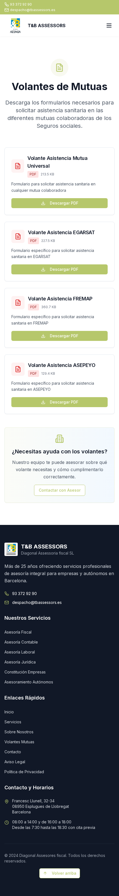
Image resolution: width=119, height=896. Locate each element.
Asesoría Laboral (19, 652)
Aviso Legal (14, 761)
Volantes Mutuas (19, 741)
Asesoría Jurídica (20, 662)
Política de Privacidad (24, 771)
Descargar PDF (64, 203)
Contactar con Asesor (60, 490)
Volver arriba (64, 873)
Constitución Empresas (25, 672)
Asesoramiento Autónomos (28, 682)
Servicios (12, 721)
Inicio (9, 711)
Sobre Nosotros (18, 731)
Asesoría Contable (21, 642)
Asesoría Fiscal (18, 632)
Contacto (12, 751)
